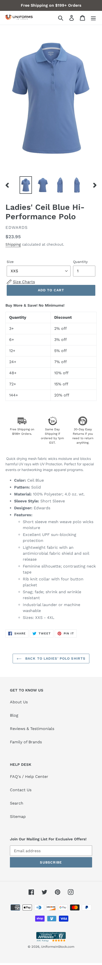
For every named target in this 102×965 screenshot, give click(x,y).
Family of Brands (26, 742)
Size (10, 262)
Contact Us (20, 790)
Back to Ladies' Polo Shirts (54, 658)
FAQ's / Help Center (29, 776)
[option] (25, 185)
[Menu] (93, 17)
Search (16, 803)
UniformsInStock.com (57, 946)
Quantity (80, 262)
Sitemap (18, 816)
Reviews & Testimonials (32, 728)
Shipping (13, 244)
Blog (14, 715)
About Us (19, 702)
